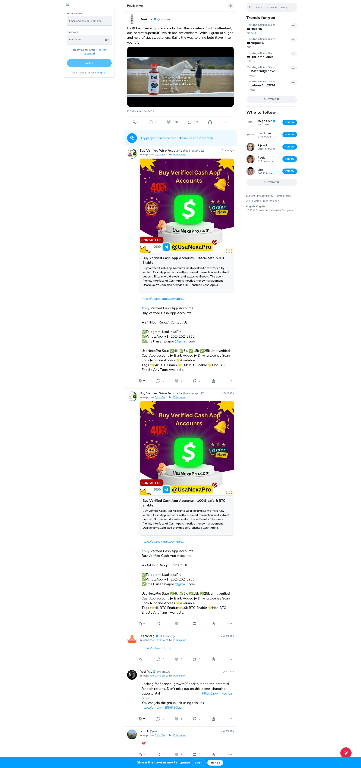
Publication (135, 5)
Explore (250, 195)
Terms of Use (283, 195)
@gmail (181, 341)
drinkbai (180, 138)
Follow (289, 122)
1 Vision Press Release (265, 201)
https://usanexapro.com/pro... (163, 298)
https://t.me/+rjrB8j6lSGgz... (162, 707)
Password (72, 32)
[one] (346, 753)
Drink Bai (160, 154)
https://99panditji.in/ (156, 648)
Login (198, 762)
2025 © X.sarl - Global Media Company (269, 210)
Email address (75, 13)
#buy (145, 308)
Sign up (102, 72)
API (248, 201)
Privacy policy (265, 195)
